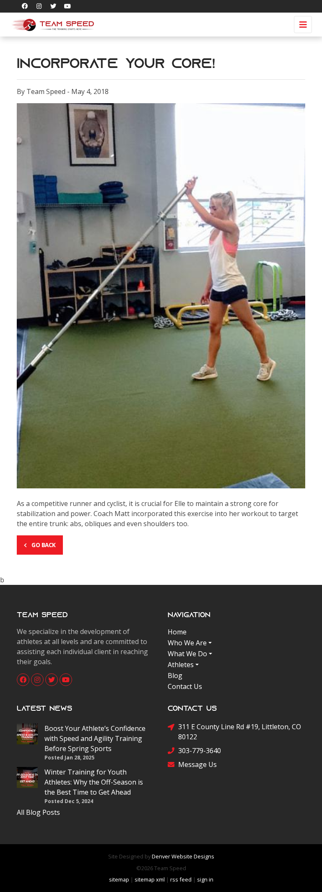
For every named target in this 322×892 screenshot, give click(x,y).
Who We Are (187, 642)
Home (177, 631)
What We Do (187, 653)
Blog (175, 675)
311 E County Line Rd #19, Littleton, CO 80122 (239, 731)
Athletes (181, 664)
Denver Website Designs (183, 856)
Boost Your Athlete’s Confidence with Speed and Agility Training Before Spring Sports (94, 738)
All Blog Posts (38, 812)
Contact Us (185, 686)
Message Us (197, 764)
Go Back (43, 545)
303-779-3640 (199, 750)
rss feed (181, 879)
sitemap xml (150, 879)
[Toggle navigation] (303, 24)
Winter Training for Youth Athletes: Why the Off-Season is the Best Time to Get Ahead (93, 782)
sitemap (119, 879)
